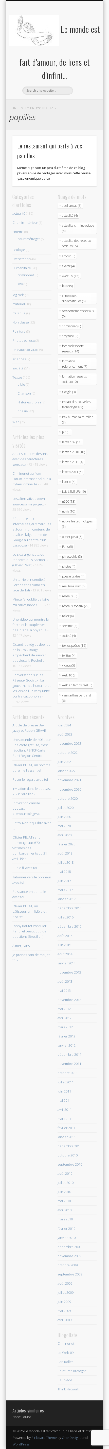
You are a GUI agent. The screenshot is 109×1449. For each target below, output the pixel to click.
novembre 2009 (69, 1256)
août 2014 (65, 954)
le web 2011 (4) (72, 462)
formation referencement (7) (74, 364)
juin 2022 (64, 761)
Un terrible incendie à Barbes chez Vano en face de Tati (28, 584)
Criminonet (66, 1343)
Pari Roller (65, 1361)
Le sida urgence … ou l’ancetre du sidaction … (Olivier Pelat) (30, 559)
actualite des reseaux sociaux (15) (76, 243)
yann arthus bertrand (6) (76, 698)
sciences (19, 359)
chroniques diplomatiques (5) (73, 298)
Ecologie (18, 249)
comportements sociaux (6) (78, 313)
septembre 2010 (70, 1164)
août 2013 (65, 981)
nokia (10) (68, 511)
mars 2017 (65, 890)
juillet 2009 (66, 1292)
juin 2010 (64, 1191)
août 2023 (65, 734)
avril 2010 (64, 1210)
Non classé (20, 322)
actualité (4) (70, 215)
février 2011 (66, 1128)
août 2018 (65, 853)
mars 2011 (65, 1118)
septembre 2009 (70, 1274)
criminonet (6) (71, 326)
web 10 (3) (69, 675)
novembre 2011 (69, 1063)
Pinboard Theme (44, 1437)
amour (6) (68, 256)
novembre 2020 (69, 789)
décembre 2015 (69, 926)
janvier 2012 (67, 1045)
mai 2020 (64, 826)
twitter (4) (68, 655)
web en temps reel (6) (77, 685)
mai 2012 (64, 1009)
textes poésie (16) (74, 645)
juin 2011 (64, 1091)
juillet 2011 (66, 1082)
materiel (18, 304)
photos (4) (68, 566)
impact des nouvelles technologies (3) (76, 404)
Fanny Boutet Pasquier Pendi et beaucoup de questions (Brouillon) (29, 931)
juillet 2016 (66, 917)
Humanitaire (21, 268)
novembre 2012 (69, 999)
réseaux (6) (69, 596)
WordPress (21, 1444)
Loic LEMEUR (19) (74, 491)
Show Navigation (84, 45)
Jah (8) (66, 432)
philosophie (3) (72, 556)
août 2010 (65, 1173)
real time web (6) (73, 586)
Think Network (68, 1389)
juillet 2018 (66, 862)
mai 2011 (64, 1100)
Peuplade (65, 1380)
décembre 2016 (69, 908)
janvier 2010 (67, 1237)
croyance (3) (70, 336)
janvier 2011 (67, 1137)
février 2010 (66, 1228)
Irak (20, 284)
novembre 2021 (69, 780)
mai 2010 (64, 1201)
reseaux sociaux (24, 349)
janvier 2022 (67, 771)
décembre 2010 (69, 1146)
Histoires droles (29, 402)
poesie (22, 411)
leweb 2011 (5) (72, 472)
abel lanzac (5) (71, 205)
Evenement (21, 259)
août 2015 (65, 935)
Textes (17, 377)
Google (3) (69, 392)
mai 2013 (64, 990)
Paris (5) (67, 546)
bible (21, 384)
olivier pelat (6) (72, 537)
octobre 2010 (68, 1155)
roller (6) (68, 616)
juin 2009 (64, 1301)
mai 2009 (64, 1310)
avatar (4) (68, 266)
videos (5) (68, 665)
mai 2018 (64, 871)
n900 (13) (68, 501)
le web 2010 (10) (73, 452)
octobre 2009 (68, 1265)
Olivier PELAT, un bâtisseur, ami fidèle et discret (29, 911)
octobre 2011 (68, 1072)
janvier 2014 (67, 963)
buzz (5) (67, 286)
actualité (18, 213)
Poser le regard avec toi (30, 779)
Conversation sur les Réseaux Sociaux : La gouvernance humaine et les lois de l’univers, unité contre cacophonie (31, 685)
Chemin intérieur (25, 222)
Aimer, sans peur (25, 945)
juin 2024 (64, 725)
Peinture (19, 331)
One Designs (71, 1437)
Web (16, 422)
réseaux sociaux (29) (75, 606)
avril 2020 (64, 835)
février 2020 (66, 844)
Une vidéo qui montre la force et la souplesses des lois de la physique (30, 624)
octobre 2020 (68, 798)
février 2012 (66, 1036)
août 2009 (65, 1283)
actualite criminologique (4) (78, 228)
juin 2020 (64, 816)
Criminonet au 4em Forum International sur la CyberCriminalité (31, 478)
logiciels (18, 295)
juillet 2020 (66, 807)
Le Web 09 (66, 1352)
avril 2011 (64, 1109)
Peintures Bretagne (72, 1371)
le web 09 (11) (71, 442)
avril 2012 (64, 1018)
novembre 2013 (69, 972)
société (18, 368)
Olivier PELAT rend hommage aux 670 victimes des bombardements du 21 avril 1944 (29, 848)
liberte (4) (68, 482)
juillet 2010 (66, 1182)
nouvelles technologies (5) (77, 524)
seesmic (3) (69, 626)
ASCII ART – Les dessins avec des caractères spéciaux (29, 459)
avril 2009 (64, 1320)
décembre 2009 (69, 1247)
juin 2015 (64, 945)
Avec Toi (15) (70, 276)
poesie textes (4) (73, 576)
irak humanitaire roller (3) (77, 419)
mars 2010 (65, 1219)
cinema (18, 231)
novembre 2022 (69, 743)
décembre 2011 (69, 1054)
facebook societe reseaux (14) (73, 348)
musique (19, 313)
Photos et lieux (23, 340)
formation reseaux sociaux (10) (74, 379)
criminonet (25, 275)
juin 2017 (64, 880)
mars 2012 (65, 1027)
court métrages (28, 238)
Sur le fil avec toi (24, 867)
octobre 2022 (68, 752)
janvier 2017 (67, 899)
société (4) (69, 636)
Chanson (24, 393)
